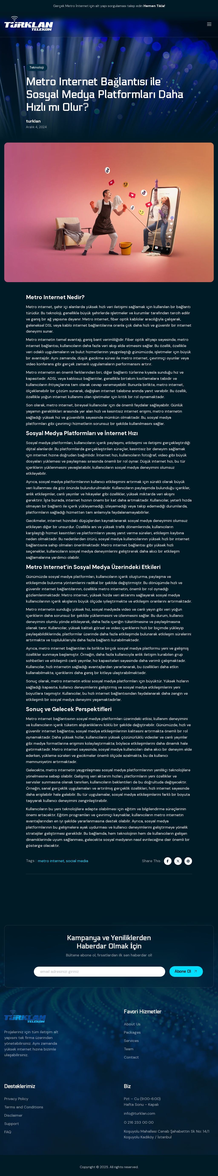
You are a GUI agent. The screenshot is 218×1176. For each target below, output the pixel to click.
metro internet (51, 860)
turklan (33, 121)
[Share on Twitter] (178, 861)
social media (77, 860)
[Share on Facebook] (168, 861)
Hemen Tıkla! (154, 6)
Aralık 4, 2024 (36, 127)
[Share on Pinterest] (188, 861)
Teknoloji (36, 67)
